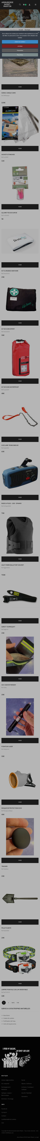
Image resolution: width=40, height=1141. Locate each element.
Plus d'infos (20, 55)
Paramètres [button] (20, 50)
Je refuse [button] (20, 46)
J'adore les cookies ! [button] (20, 41)
